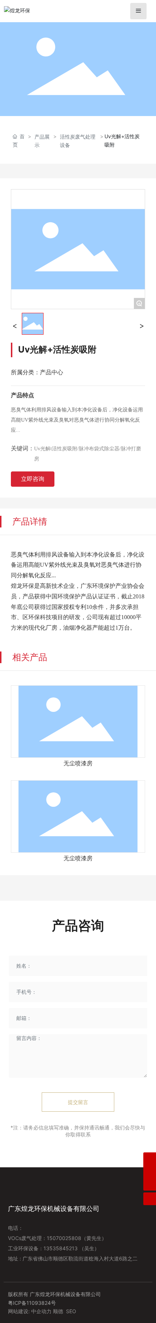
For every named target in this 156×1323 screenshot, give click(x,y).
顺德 (58, 1311)
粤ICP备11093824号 (32, 1303)
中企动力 (41, 1311)
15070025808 (64, 1238)
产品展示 (42, 141)
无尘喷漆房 (78, 763)
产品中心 (51, 372)
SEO (71, 1311)
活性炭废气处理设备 (77, 141)
